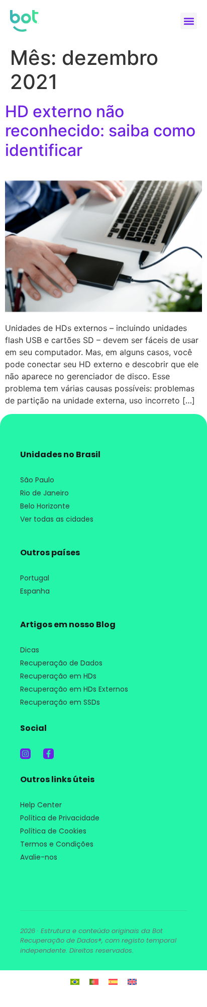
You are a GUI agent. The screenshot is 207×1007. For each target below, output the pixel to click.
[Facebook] (48, 753)
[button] (188, 21)
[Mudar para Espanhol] (113, 981)
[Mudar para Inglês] (132, 981)
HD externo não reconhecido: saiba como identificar (100, 131)
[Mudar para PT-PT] (94, 981)
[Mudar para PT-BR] (74, 981)
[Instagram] (25, 753)
